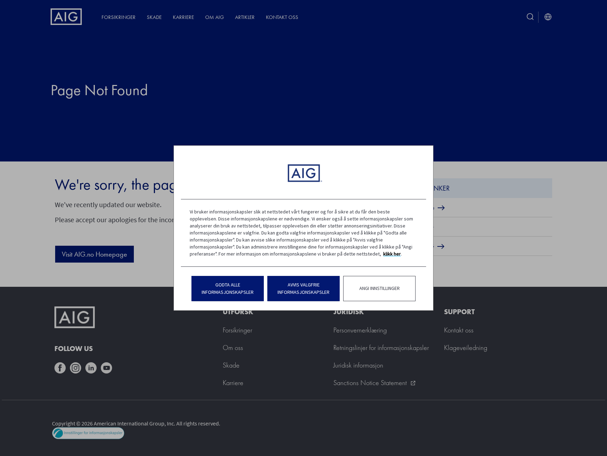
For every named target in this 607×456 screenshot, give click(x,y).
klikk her (392, 254)
